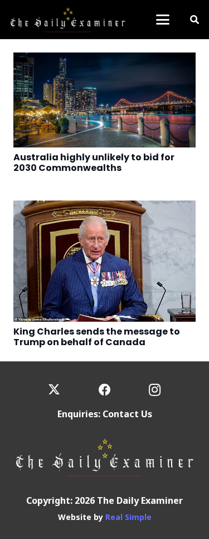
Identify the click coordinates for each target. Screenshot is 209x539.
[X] (54, 390)
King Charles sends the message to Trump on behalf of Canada (96, 337)
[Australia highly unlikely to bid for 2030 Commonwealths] (104, 100)
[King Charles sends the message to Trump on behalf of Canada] (104, 261)
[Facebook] (104, 390)
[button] (163, 19)
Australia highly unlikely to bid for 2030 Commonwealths (93, 162)
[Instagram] (154, 390)
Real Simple (128, 517)
